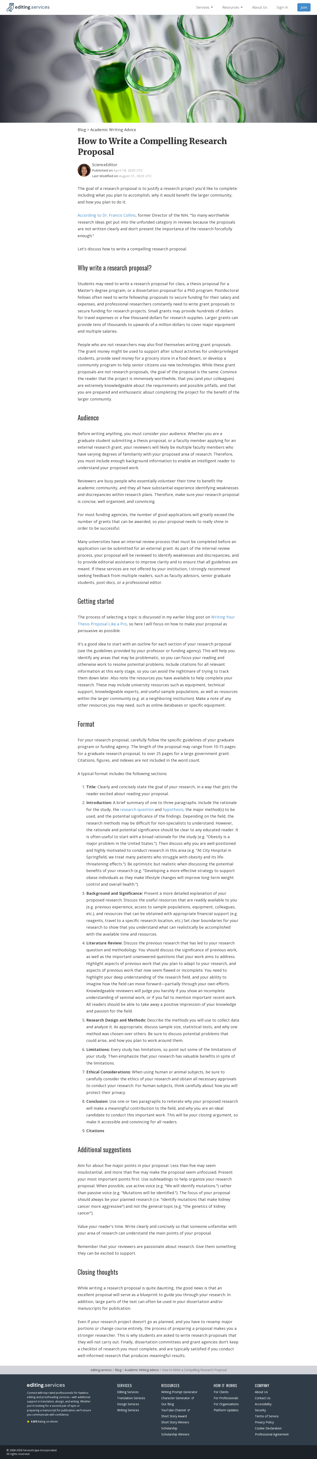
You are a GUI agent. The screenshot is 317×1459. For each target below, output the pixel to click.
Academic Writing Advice (113, 129)
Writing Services (128, 1410)
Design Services (128, 1404)
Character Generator (175, 1398)
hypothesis (173, 809)
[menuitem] (204, 7)
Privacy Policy (264, 1422)
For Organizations (226, 1404)
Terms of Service (267, 1416)
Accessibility (263, 1404)
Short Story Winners (175, 1422)
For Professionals (226, 1398)
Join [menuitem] (304, 7)
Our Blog (167, 1404)
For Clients (221, 1392)
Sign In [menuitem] (282, 7)
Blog (82, 129)
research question (137, 809)
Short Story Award (174, 1416)
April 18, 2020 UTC (128, 170)
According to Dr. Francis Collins (107, 215)
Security (260, 1410)
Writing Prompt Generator (179, 1392)
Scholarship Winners (175, 1434)
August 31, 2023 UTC (135, 176)
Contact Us (262, 1398)
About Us (261, 1392)
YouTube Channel (173, 1410)
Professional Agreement (272, 1434)
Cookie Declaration (268, 1428)
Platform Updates (226, 1410)
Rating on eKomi (44, 1421)
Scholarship (169, 1428)
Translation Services (131, 1398)
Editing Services (128, 1392)
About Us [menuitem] (259, 7)
